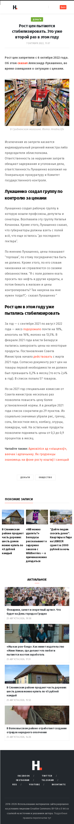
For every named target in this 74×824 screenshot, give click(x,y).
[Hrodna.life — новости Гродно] (15, 7)
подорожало (32, 329)
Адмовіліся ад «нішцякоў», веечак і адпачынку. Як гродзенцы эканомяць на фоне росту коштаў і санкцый (37, 454)
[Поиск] (51, 7)
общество (45, 477)
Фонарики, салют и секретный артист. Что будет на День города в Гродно (34, 611)
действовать (42, 356)
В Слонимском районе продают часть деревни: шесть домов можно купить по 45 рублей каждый (37, 691)
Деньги (37, 19)
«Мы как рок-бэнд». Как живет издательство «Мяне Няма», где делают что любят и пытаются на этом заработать (35, 650)
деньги (25, 477)
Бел (63, 7)
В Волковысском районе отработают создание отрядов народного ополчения (37, 730)
